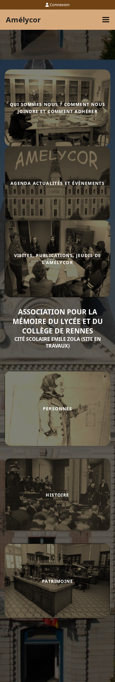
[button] (105, 19)
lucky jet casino (6, 297)
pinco (5, 297)
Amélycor (23, 19)
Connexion (60, 4)
